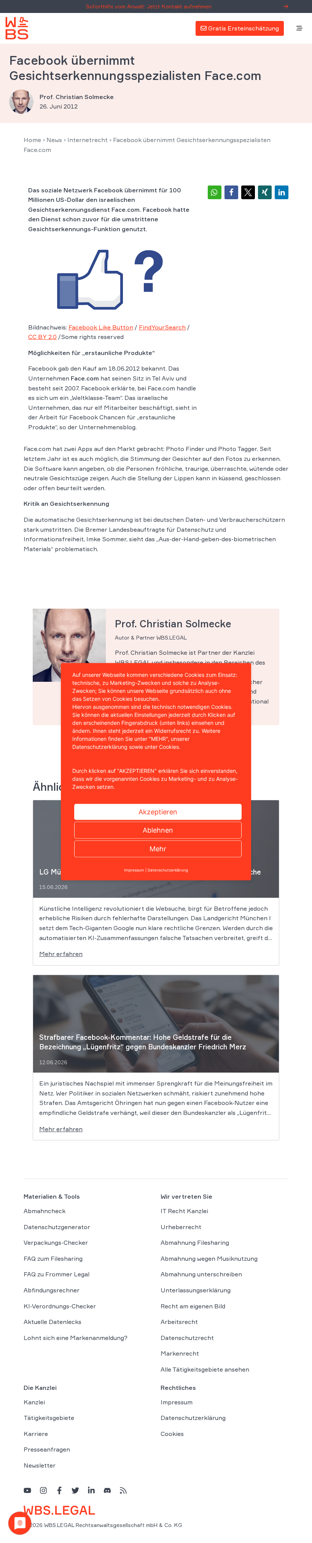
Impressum (177, 1402)
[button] (214, 192)
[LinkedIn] (91, 1490)
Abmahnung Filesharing (195, 1242)
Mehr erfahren (61, 954)
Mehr (158, 848)
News (54, 140)
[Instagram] (43, 1490)
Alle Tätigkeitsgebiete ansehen (205, 1369)
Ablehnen (158, 830)
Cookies (172, 1433)
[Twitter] (75, 1490)
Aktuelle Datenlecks (52, 1322)
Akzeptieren (157, 811)
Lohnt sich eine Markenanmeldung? (75, 1338)
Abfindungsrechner (52, 1290)
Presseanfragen (47, 1449)
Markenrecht (180, 1353)
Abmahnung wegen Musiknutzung (209, 1258)
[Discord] (107, 1490)
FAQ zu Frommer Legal (56, 1274)
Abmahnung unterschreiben (201, 1274)
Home (32, 140)
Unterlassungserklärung (196, 1290)
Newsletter (40, 1465)
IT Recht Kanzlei (184, 1211)
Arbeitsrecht (179, 1322)
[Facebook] (59, 1490)
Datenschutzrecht (187, 1338)
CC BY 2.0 (42, 337)
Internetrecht (87, 140)
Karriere (36, 1433)
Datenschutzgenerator (57, 1227)
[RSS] (123, 1490)
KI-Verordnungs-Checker (60, 1306)
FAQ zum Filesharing (53, 1258)
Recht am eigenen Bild (193, 1306)
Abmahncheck (44, 1211)
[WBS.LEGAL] (17, 28)
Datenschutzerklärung (193, 1417)
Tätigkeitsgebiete (49, 1417)
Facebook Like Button (100, 327)
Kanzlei (34, 1402)
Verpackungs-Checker (56, 1242)
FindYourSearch (162, 327)
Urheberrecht (181, 1227)
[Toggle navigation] (299, 28)
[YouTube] (27, 1490)
